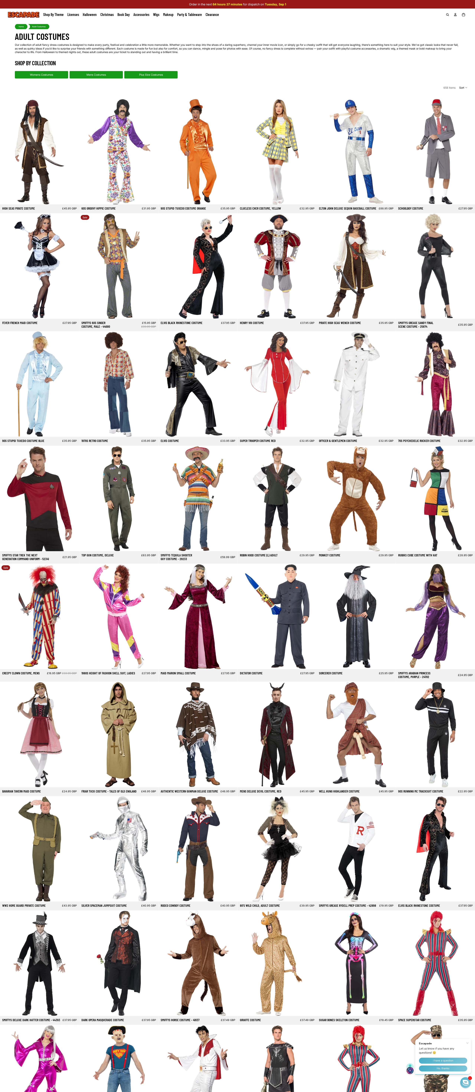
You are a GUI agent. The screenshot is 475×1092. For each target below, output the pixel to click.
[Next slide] (73, 152)
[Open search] (447, 15)
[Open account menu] (455, 15)
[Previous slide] (5, 152)
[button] (463, 87)
